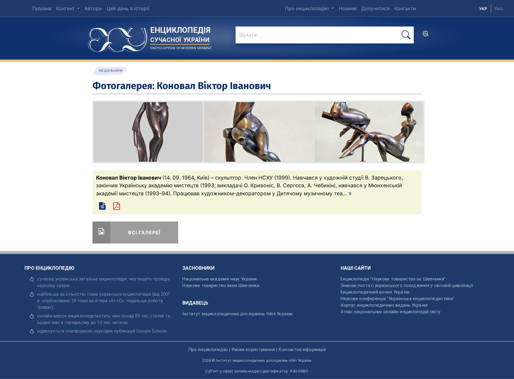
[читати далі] (350, 193)
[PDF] (119, 207)
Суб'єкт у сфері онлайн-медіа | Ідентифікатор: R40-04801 (256, 371)
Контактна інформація (302, 349)
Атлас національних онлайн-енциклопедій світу (390, 311)
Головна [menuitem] (41, 8)
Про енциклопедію (307, 8)
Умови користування (253, 349)
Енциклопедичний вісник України (375, 292)
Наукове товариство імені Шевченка (220, 285)
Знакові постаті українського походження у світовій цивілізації (407, 285)
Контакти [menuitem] (405, 8)
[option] (499, 8)
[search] (425, 35)
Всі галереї (144, 232)
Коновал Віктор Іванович (214, 85)
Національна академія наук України (219, 279)
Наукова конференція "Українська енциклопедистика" (398, 298)
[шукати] (406, 35)
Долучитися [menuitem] (375, 8)
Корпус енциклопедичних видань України (384, 305)
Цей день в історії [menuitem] (128, 8)
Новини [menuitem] (348, 8)
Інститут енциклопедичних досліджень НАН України (237, 313)
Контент (66, 8)
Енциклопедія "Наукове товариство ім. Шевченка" (393, 279)
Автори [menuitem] (93, 8)
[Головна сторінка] (117, 38)
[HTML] (103, 207)
